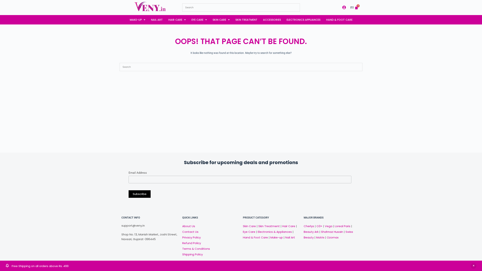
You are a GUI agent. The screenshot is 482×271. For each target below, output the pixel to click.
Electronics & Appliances (275, 232)
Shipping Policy (192, 254)
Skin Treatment (246, 20)
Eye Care (197, 20)
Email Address (138, 172)
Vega (328, 226)
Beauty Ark (311, 232)
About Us (188, 226)
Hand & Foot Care (339, 20)
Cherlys (309, 226)
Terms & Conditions (196, 249)
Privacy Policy (191, 237)
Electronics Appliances (303, 20)
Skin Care (219, 20)
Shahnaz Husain (332, 232)
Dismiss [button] (473, 266)
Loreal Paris (342, 226)
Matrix (320, 237)
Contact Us (190, 232)
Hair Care (175, 20)
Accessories (272, 20)
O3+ (319, 226)
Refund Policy (191, 243)
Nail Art (157, 20)
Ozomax (333, 237)
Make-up (136, 20)
